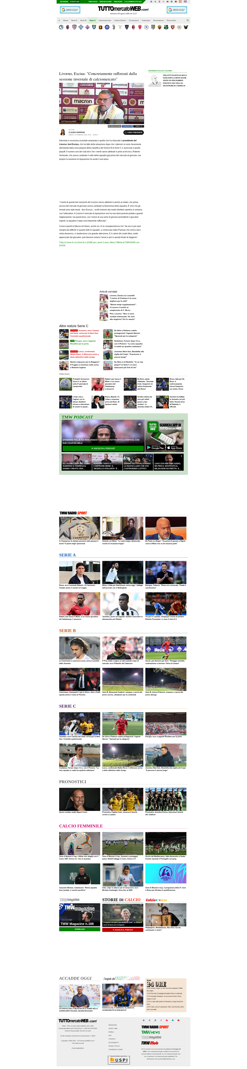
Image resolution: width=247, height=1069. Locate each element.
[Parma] (153, 27)
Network (64, 1)
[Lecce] (126, 27)
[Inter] (107, 27)
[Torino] (172, 27)
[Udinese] (179, 27)
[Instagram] (163, 2)
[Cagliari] (74, 27)
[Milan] (133, 27)
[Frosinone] (94, 27)
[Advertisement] (167, 172)
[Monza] (140, 27)
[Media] (176, 2)
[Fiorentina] (87, 27)
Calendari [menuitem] (146, 20)
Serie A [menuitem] (74, 20)
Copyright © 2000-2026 (68, 1041)
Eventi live (74, 1)
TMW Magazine (105, 1)
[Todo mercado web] (180, 1)
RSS (110, 1035)
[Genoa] (100, 27)
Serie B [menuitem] (83, 20)
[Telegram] (171, 2)
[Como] (80, 27)
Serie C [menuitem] (93, 20)
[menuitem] (59, 20)
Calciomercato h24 (133, 1)
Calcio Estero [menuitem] (120, 20)
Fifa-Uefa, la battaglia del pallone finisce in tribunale (166, 993)
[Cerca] (188, 20)
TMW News (118, 1)
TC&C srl (69, 1026)
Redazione (113, 1025)
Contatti (112, 1039)
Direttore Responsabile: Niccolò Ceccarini (78, 1031)
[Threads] (159, 2)
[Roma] (159, 27)
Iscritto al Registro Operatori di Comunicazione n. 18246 (77, 1036)
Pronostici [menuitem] (171, 20)
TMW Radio (92, 1)
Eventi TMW (113, 1028)
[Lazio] (120, 27)
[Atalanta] (61, 27)
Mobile (111, 1032)
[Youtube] (167, 2)
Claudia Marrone (77, 132)
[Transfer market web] (185, 1)
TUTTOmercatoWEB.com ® (86, 1041)
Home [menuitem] (65, 20)
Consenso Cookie (116, 1049)
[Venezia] (185, 27)
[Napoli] (146, 27)
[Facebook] (151, 2)
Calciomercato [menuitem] (105, 20)
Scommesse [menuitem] (158, 20)
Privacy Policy (114, 1046)
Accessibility (114, 1042)
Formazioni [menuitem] (134, 20)
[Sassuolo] (166, 27)
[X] (155, 2)
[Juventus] (113, 27)
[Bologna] (67, 27)
